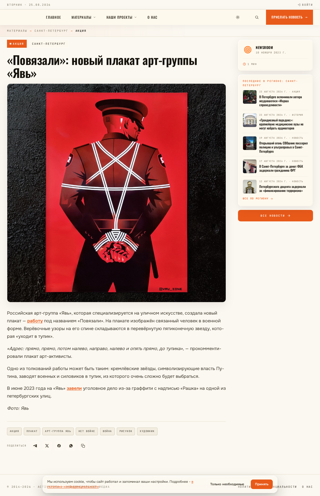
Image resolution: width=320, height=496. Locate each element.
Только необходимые (227, 484)
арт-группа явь (58, 431)
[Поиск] (257, 17)
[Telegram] (35, 445)
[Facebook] (59, 445)
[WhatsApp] (71, 445)
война (107, 431)
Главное (53, 17)
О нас (153, 17)
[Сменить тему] (237, 17)
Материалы (82, 17)
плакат (32, 431)
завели (74, 388)
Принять (261, 484)
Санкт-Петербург (51, 30)
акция (14, 431)
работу (35, 321)
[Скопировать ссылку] (83, 445)
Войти (307, 4)
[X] (47, 445)
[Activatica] (24, 17)
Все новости (272, 215)
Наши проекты (119, 17)
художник (147, 431)
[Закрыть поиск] (247, 17)
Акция (18, 43)
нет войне (86, 431)
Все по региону (256, 198)
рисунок (126, 431)
